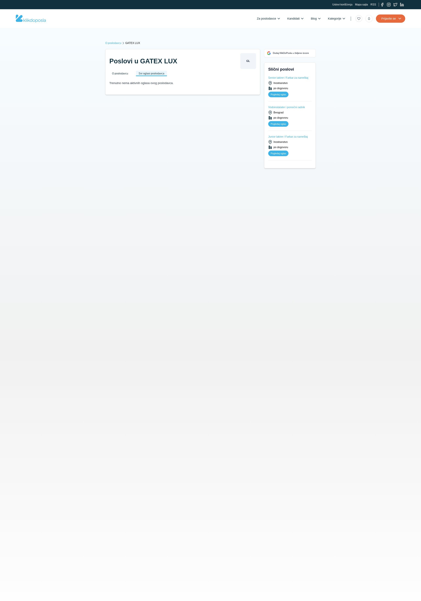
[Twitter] (395, 5)
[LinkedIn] (402, 5)
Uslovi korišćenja (342, 4)
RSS (373, 4)
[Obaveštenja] (369, 18)
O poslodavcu (113, 43)
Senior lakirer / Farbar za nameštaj (288, 77)
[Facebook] (382, 5)
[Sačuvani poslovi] (359, 18)
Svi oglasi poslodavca (151, 73)
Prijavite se (388, 18)
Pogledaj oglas (278, 94)
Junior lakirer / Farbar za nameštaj (288, 136)
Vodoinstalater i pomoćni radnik (286, 107)
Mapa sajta (361, 4)
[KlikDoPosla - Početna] (31, 19)
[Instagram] (389, 5)
